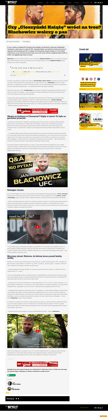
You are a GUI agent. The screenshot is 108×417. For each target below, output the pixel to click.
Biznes (53, 2)
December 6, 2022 (21, 75)
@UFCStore (54, 71)
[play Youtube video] (37, 170)
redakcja (28, 41)
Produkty (76, 2)
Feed (47, 2)
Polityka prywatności (84, 407)
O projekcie (40, 2)
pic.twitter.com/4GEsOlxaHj (20, 73)
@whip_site (18, 71)
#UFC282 (32, 71)
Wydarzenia (86, 2)
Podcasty (61, 2)
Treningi (69, 2)
